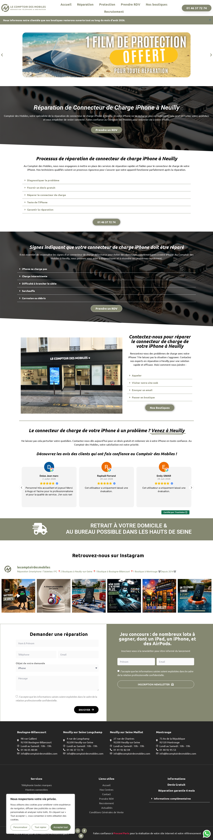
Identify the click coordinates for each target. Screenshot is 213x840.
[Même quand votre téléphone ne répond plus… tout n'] (124, 596)
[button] (2, 55)
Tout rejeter (40, 827)
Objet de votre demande (30, 663)
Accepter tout (60, 827)
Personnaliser (20, 827)
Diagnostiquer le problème (43, 180)
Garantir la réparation (40, 209)
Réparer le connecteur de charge (46, 195)
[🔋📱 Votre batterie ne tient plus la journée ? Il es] (18, 596)
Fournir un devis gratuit (41, 187)
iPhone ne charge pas (34, 269)
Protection (107, 4)
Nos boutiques (156, 4)
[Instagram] (77, 830)
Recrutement (114, 11)
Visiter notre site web (145, 382)
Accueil (66, 4)
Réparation (85, 4)
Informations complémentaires (172, 798)
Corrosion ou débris (34, 298)
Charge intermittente (34, 276)
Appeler (137, 375)
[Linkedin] (81, 835)
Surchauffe (28, 290)
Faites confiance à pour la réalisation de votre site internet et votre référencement (147, 833)
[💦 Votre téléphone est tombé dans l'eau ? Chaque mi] (194, 596)
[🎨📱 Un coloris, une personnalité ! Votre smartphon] (53, 596)
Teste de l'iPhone (37, 202)
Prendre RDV (130, 4)
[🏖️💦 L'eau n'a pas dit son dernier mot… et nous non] (89, 596)
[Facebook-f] (84, 830)
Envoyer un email (142, 390)
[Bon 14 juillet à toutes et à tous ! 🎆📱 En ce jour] (159, 596)
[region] (40, 814)
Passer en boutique (143, 397)
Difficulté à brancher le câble (39, 283)
